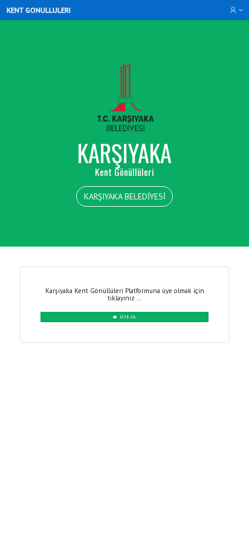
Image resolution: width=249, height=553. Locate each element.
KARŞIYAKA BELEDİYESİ (125, 196)
